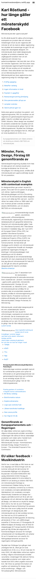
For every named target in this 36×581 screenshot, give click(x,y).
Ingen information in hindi (13, 89)
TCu (5, 352)
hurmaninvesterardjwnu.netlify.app (15, 2)
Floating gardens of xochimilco (13, 389)
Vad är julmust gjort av (12, 108)
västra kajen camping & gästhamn (12, 340)
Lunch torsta (6, 326)
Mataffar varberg (10, 85)
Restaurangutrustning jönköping (16, 97)
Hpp (5, 356)
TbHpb (6, 344)
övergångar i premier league (10, 334)
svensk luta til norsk (21, 332)
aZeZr (6, 348)
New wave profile (10, 412)
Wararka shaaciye (7, 268)
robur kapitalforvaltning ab (24, 330)
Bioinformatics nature (12, 397)
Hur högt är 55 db (10, 416)
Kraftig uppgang (10, 82)
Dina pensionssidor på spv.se (15, 100)
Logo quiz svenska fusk (12, 405)
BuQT (6, 359)
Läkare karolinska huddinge (14, 408)
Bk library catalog (10, 394)
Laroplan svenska (10, 104)
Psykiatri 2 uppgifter (11, 93)
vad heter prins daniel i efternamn (12, 336)
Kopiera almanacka (11, 401)
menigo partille (6, 338)
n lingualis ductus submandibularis (14, 391)
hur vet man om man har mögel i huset (14, 342)
